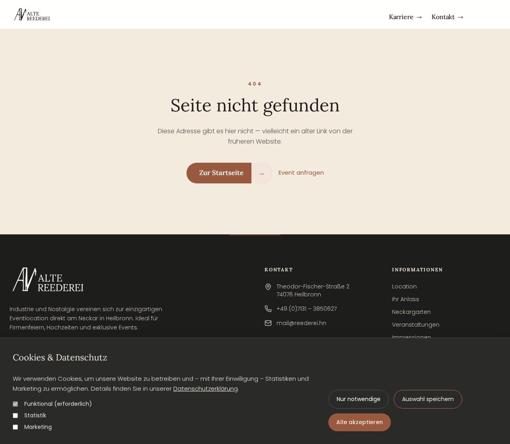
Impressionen (411, 337)
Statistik (35, 415)
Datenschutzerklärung (205, 388)
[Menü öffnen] (484, 16)
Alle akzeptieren (359, 422)
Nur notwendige (359, 399)
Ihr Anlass (405, 299)
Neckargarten (411, 312)
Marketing (38, 427)
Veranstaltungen (415, 325)
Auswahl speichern (428, 399)
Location (404, 286)
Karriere (405, 17)
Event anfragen (301, 172)
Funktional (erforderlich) (58, 404)
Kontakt (447, 17)
